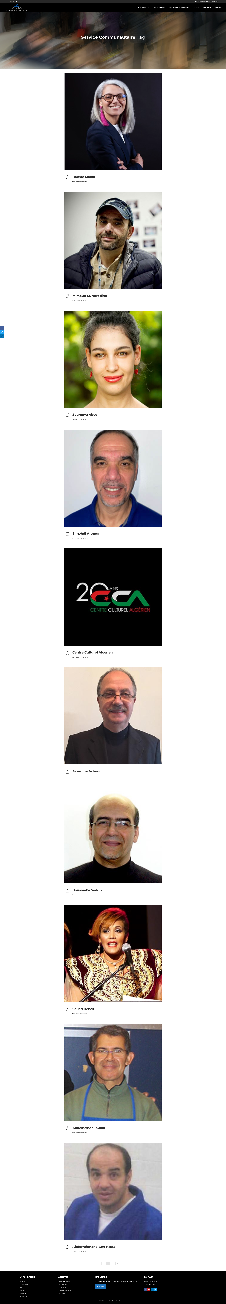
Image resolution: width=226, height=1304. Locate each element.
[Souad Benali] (113, 953)
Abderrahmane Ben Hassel (94, 1247)
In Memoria (23, 1296)
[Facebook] (145, 1289)
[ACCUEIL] (138, 7)
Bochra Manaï (83, 177)
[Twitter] (155, 1289)
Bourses (22, 1290)
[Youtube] (148, 1289)
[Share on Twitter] (2, 332)
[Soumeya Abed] (113, 359)
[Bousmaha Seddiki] (113, 834)
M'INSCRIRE (100, 1286)
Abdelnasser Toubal (88, 1128)
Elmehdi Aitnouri (86, 533)
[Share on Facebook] (2, 328)
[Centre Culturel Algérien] (113, 597)
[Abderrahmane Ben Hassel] (113, 1191)
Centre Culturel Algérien (92, 652)
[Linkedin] (152, 1289)
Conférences (62, 1287)
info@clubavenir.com (212, 1)
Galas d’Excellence (64, 1281)
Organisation (24, 1284)
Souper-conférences (64, 1290)
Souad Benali (83, 1009)
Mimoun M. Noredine (89, 296)
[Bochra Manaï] (113, 121)
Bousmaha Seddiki (87, 890)
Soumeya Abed (84, 415)
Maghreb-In (62, 1293)
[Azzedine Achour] (113, 715)
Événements (24, 1293)
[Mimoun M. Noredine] (113, 240)
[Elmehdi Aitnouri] (113, 478)
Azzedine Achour (86, 771)
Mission (22, 1281)
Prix (21, 1287)
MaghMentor (62, 1284)
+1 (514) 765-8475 (200, 1)
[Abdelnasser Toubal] (113, 1072)
